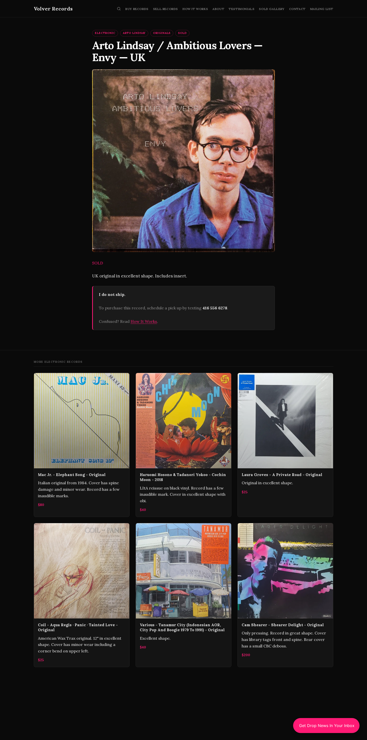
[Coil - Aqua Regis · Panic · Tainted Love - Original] (81, 595)
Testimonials (241, 9)
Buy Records (137, 9)
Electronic (105, 33)
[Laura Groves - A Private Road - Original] (285, 445)
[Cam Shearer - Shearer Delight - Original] (285, 595)
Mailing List (321, 9)
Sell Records (165, 9)
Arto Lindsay (134, 33)
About (218, 9)
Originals (162, 33)
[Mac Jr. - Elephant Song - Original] (81, 445)
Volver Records (53, 8)
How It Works (195, 9)
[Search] (119, 9)
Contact (297, 9)
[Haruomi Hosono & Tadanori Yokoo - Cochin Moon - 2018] (183, 445)
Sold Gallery (271, 9)
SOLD (182, 33)
